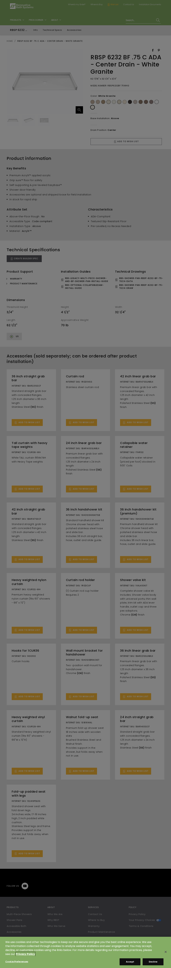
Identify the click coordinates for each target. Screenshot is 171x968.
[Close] (165, 951)
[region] (85, 952)
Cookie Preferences (16, 961)
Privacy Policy (25, 954)
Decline (153, 961)
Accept (130, 961)
